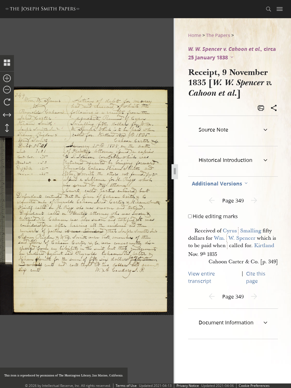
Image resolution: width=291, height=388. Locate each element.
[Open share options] (274, 108)
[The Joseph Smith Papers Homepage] (42, 10)
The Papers (218, 35)
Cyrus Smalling (242, 230)
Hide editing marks (215, 216)
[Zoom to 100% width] (7, 115)
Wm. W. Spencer (234, 238)
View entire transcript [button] (201, 277)
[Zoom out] (7, 90)
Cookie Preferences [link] (254, 385)
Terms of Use (126, 385)
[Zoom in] (7, 78)
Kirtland (264, 245)
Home (194, 35)
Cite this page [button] (255, 277)
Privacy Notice (187, 385)
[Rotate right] (7, 102)
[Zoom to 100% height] (7, 128)
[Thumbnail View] (7, 63)
